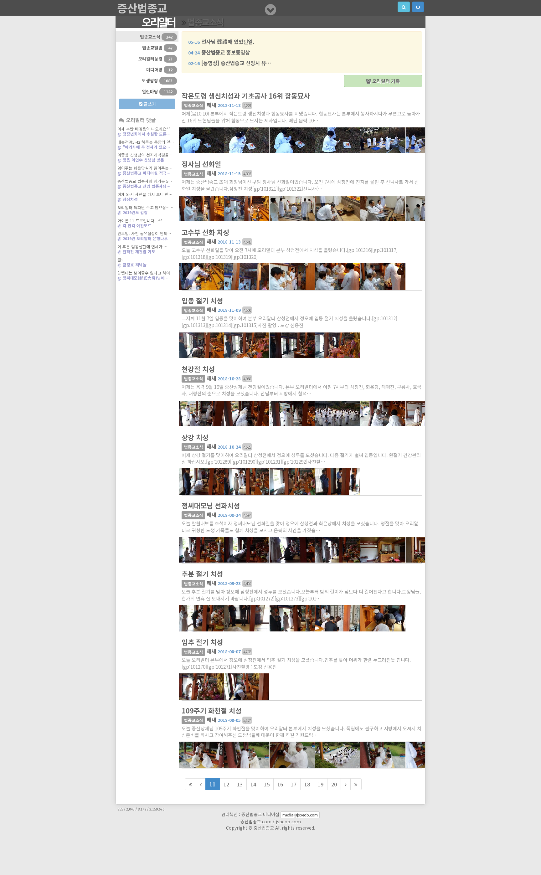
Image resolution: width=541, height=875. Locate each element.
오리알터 (158, 22)
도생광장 (157, 80)
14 (253, 784)
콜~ (132, 262)
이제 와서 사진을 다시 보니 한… (144, 196)
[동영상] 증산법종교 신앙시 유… (229, 63)
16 (280, 784)
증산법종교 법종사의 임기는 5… (144, 183)
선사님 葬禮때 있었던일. (221, 41)
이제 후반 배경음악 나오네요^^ (144, 131)
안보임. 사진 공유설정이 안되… (144, 235)
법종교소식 (205, 22)
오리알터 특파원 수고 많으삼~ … (145, 209)
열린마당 (157, 91)
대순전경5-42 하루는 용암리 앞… (145, 144)
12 (226, 784)
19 (320, 784)
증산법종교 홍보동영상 (219, 52)
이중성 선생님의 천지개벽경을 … (145, 157)
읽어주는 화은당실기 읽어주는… (144, 170)
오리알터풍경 (155, 58)
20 (334, 784)
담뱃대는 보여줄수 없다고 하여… (145, 275)
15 (267, 784)
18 (307, 784)
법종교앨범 (157, 47)
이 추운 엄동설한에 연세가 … (142, 249)
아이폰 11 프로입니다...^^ (139, 223)
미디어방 (159, 69)
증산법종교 (142, 8)
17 (293, 784)
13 (240, 784)
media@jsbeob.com (300, 814)
